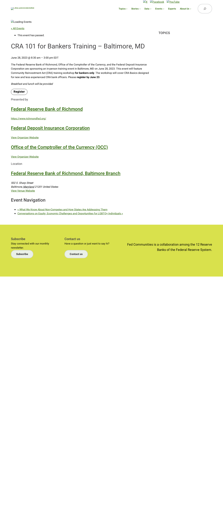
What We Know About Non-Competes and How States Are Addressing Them (62, 210)
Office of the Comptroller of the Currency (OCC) (59, 147)
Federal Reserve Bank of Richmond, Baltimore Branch (65, 173)
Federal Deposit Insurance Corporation (50, 128)
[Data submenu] (150, 8)
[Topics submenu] (126, 8)
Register (19, 92)
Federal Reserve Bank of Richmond (47, 109)
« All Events (17, 28)
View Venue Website (23, 191)
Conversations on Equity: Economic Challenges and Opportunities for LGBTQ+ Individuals (70, 214)
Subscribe (117, 2)
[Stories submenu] (140, 8)
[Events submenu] (163, 8)
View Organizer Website (25, 138)
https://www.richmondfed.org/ (28, 119)
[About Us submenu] (190, 8)
